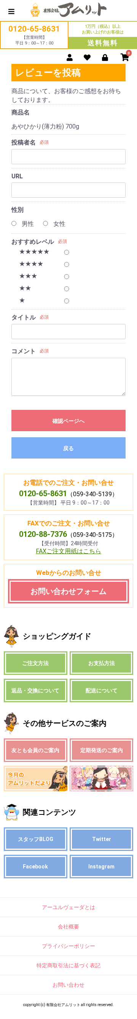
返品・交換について (35, 690)
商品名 (20, 112)
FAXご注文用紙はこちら (68, 551)
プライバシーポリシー (68, 946)
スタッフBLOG (35, 839)
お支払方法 (101, 663)
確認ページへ (68, 421)
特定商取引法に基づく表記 (68, 965)
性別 (17, 209)
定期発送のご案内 (101, 750)
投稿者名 (23, 142)
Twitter (101, 839)
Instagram (101, 866)
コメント (23, 351)
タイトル (23, 317)
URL (17, 176)
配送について (102, 690)
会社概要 (68, 927)
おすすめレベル (32, 241)
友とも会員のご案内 (35, 750)
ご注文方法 (35, 663)
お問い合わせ (68, 985)
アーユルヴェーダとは (68, 907)
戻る (68, 448)
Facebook (35, 866)
